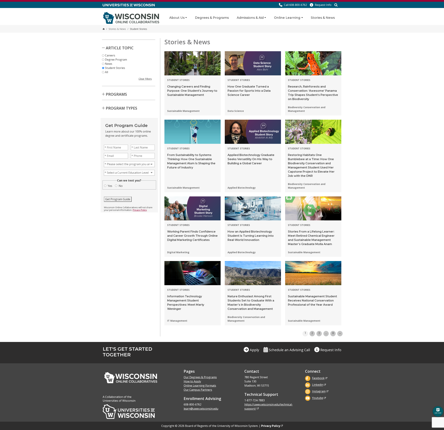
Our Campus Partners (198, 390)
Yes (110, 186)
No (121, 186)
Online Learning (287, 18)
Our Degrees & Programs (200, 377)
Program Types (121, 108)
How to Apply (192, 381)
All (106, 72)
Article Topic (120, 47)
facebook (318, 378)
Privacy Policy (140, 210)
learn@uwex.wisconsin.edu (201, 409)
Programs (116, 94)
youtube (317, 398)
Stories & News (323, 18)
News (108, 64)
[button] (320, 5)
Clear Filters (145, 78)
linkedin (317, 385)
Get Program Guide (117, 199)
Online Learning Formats (200, 385)
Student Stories (115, 68)
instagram (319, 391)
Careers (110, 55)
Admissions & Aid (250, 18)
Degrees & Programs (212, 18)
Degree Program (116, 59)
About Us (177, 18)
